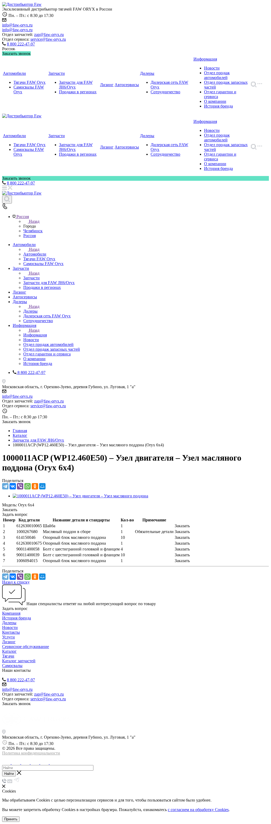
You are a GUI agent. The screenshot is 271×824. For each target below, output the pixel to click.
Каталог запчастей (18, 661)
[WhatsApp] (27, 486)
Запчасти (56, 73)
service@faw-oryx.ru (48, 39)
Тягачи (8, 656)
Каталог (9, 651)
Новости (212, 68)
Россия (29, 235)
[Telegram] (5, 486)
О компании (215, 101)
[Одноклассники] (35, 486)
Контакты (11, 632)
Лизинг (107, 84)
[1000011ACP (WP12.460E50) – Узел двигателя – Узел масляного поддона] (80, 496)
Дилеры (147, 73)
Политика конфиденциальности (31, 753)
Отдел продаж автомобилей (217, 75)
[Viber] (20, 486)
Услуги (8, 637)
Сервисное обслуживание (25, 646)
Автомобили (14, 73)
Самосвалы (12, 665)
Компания (11, 613)
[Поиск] (7, 199)
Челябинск (33, 231)
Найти (9, 774)
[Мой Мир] (42, 486)
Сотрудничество (165, 92)
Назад (34, 221)
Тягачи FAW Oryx (29, 82)
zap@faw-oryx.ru (49, 34)
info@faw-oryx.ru (17, 25)
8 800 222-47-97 (21, 44)
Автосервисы (127, 84)
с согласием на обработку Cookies (198, 809)
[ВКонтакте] (13, 486)
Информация (205, 59)
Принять (10, 819)
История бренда (218, 106)
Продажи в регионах (78, 92)
